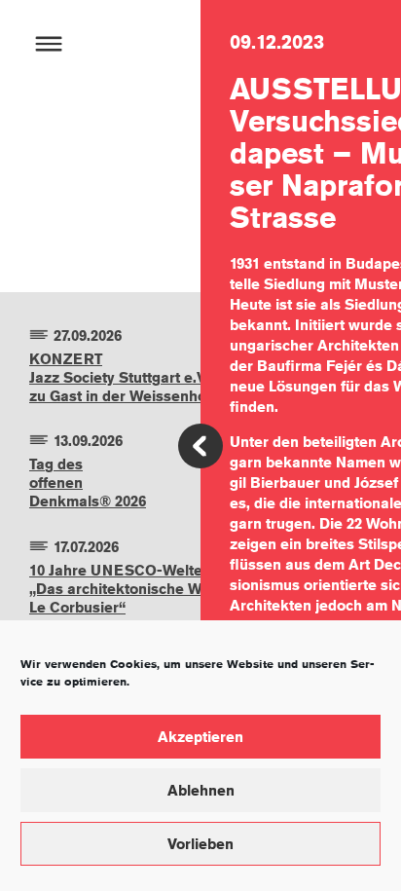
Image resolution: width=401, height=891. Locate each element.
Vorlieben (200, 844)
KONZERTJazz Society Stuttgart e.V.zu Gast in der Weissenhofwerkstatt (153, 377)
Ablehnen (201, 790)
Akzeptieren (200, 736)
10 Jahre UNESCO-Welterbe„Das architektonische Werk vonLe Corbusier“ (141, 588)
